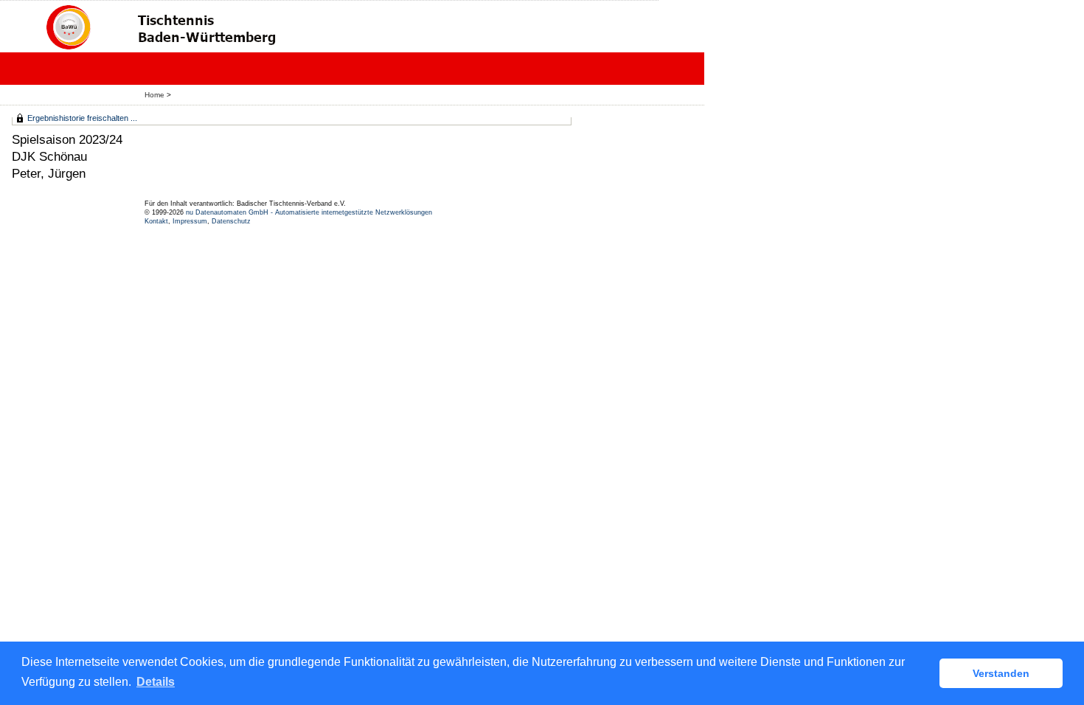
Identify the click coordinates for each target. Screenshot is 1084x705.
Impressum (190, 221)
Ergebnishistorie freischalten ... (82, 118)
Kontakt (156, 221)
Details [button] (155, 682)
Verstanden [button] (1001, 673)
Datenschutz (231, 221)
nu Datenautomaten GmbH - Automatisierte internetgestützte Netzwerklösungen (309, 212)
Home (154, 95)
